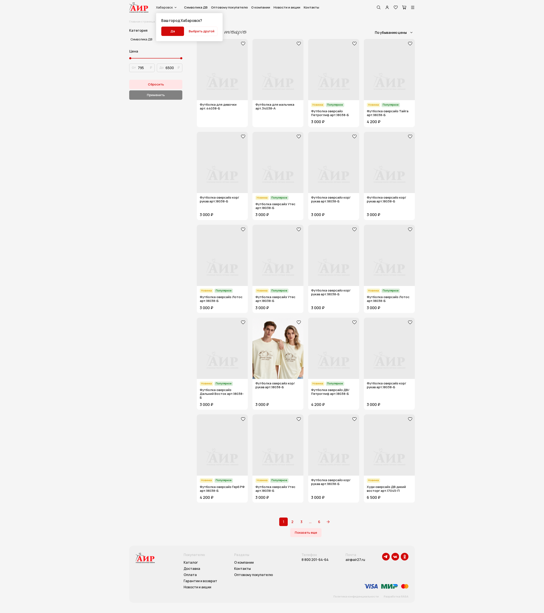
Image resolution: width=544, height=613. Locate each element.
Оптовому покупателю (229, 7)
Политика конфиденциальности (356, 596)
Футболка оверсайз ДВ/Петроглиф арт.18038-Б (330, 392)
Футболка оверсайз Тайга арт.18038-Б (387, 113)
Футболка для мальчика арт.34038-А (274, 106)
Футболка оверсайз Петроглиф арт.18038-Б (330, 113)
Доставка (192, 569)
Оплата (190, 575)
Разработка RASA (396, 596)
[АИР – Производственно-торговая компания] (138, 7)
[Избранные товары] (396, 7)
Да (172, 31)
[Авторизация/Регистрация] (387, 7)
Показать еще (306, 532)
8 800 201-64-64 (315, 560)
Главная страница (142, 21)
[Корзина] (404, 7)
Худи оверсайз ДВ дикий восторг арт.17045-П (386, 489)
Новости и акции (286, 7)
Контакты (311, 7)
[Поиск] (379, 7)
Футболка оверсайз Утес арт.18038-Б (275, 206)
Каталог (191, 562)
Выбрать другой (201, 31)
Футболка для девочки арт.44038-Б (218, 106)
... (310, 521)
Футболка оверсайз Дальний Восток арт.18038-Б (222, 394)
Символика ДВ (196, 7)
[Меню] (413, 7)
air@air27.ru (355, 560)
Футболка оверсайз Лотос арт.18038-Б (221, 299)
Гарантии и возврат (200, 581)
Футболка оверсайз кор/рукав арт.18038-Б (219, 199)
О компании (260, 7)
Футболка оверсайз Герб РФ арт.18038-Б (222, 489)
